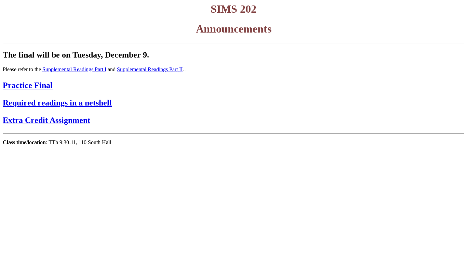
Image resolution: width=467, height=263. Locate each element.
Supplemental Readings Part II (150, 69)
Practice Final (28, 85)
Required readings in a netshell (57, 102)
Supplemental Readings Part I (74, 69)
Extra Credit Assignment (46, 120)
